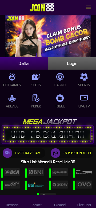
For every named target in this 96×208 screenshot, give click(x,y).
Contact (36, 205)
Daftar (24, 63)
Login (72, 63)
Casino (60, 85)
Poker (36, 106)
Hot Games (12, 85)
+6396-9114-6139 (77, 153)
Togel (60, 106)
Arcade (12, 106)
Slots (36, 85)
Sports (84, 85)
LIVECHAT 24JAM (28, 153)
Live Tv (84, 106)
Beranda (12, 205)
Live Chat (84, 205)
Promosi (60, 205)
